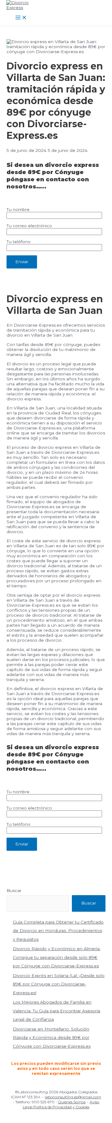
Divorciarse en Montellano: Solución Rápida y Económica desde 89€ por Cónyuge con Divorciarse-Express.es (52, 1037)
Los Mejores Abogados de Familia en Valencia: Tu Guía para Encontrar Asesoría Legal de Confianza (56, 1011)
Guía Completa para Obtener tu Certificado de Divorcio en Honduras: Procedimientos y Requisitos (58, 931)
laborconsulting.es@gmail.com (73, 1097)
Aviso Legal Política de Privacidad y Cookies (61, 1104)
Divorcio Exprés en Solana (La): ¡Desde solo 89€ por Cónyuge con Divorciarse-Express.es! (59, 984)
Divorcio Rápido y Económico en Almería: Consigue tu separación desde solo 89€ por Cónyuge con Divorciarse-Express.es (56, 957)
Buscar (14, 890)
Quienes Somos (72, 1102)
